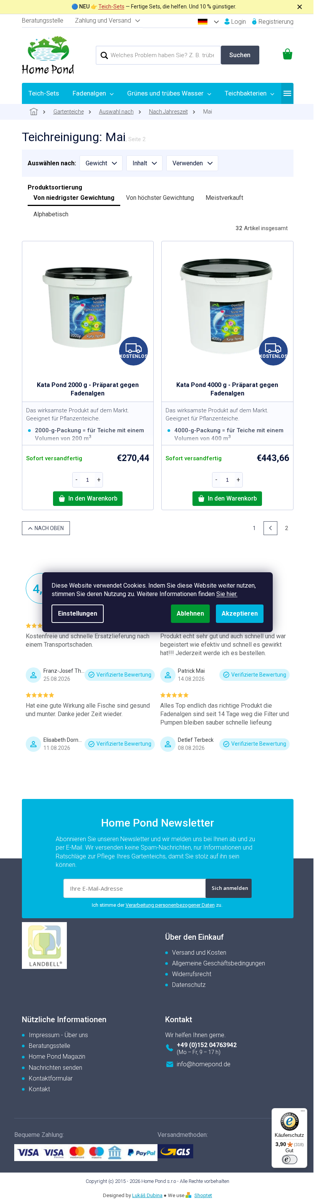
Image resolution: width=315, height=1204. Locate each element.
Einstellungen (77, 613)
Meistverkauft (224, 197)
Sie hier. (226, 594)
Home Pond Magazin (57, 1056)
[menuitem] (44, 93)
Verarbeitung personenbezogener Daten (170, 905)
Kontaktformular (51, 1078)
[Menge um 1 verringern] (76, 480)
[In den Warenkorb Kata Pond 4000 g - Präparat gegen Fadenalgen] (227, 498)
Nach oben (49, 528)
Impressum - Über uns (58, 1035)
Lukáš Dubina (147, 1195)
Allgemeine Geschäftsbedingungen (218, 963)
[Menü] (302, 1112)
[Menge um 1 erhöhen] (99, 480)
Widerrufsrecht (191, 974)
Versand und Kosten (199, 952)
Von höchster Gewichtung (160, 197)
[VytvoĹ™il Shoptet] (189, 1195)
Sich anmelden (230, 887)
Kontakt (39, 1089)
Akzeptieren (240, 613)
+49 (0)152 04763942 (207, 1045)
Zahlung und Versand (103, 20)
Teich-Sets (111, 6)
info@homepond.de (203, 1064)
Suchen (239, 55)
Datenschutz (189, 984)
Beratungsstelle (42, 20)
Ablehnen (190, 613)
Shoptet (203, 1195)
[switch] (289, 1159)
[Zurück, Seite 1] (270, 528)
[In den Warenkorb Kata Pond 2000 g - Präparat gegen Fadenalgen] (88, 498)
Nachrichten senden (55, 1067)
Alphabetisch (50, 214)
